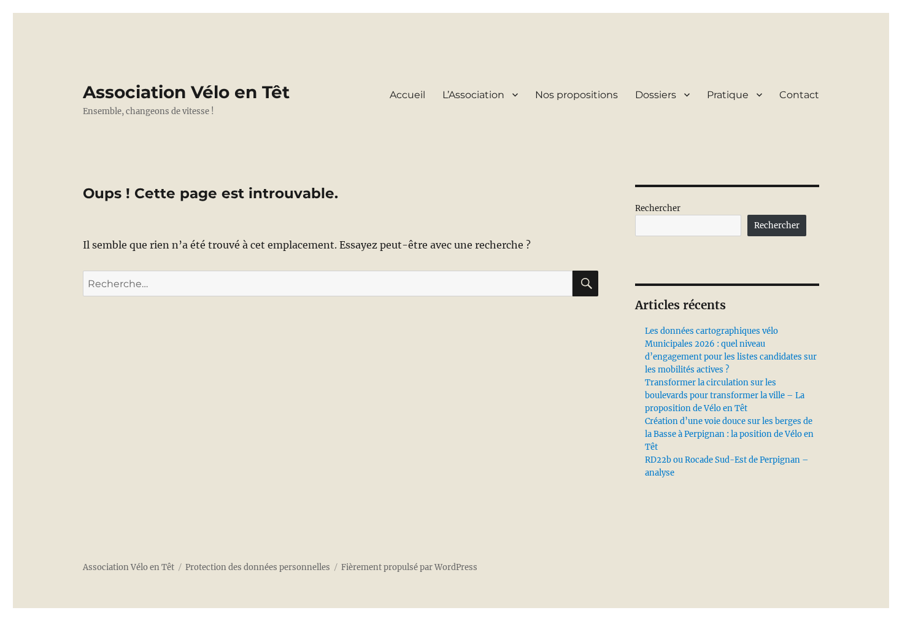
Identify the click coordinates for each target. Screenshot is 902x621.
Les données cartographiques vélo (711, 331)
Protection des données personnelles (257, 567)
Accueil (407, 95)
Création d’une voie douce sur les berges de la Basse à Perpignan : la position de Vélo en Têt (729, 434)
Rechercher (657, 208)
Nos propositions (576, 95)
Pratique (728, 95)
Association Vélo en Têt (186, 92)
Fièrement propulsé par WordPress (409, 567)
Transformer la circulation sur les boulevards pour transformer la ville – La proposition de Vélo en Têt (724, 395)
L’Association (473, 95)
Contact (799, 95)
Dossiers (655, 95)
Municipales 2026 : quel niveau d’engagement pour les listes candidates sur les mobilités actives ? (731, 357)
